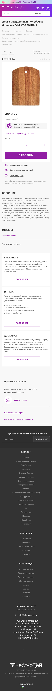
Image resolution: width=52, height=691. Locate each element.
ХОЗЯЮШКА (8, 59)
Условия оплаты (26, 569)
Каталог (26, 452)
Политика (26, 593)
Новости (26, 543)
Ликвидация (26, 524)
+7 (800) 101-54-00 (26, 606)
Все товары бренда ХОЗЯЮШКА (18, 419)
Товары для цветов (26, 500)
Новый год (26, 520)
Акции (26, 585)
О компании (26, 539)
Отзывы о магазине (26, 547)
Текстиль (26, 489)
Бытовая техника (26, 477)
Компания (26, 533)
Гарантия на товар (26, 577)
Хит (26, 508)
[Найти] (47, 13)
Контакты (26, 554)
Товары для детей (26, 485)
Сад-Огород (26, 465)
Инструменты (26, 496)
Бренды (26, 589)
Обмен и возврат (26, 581)
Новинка (26, 516)
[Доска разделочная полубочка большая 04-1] (26, 86)
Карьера (26, 550)
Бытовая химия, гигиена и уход (26, 493)
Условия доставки (26, 573)
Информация (26, 564)
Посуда (26, 457)
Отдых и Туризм (26, 473)
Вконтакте (26, 647)
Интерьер (26, 469)
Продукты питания (26, 504)
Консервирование (26, 481)
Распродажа (26, 512)
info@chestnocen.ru (28, 615)
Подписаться (41, 439)
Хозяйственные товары (26, 461)
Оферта (26, 596)
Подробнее (22, 279)
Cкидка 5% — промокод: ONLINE (19, 134)
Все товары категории (13, 413)
